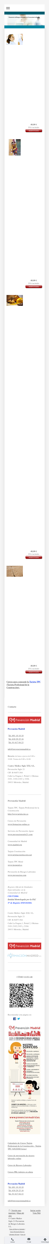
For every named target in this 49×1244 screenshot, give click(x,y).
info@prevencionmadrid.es (19, 749)
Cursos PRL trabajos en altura (20, 1171)
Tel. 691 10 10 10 (16, 735)
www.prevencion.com (17, 875)
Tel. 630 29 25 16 (16, 739)
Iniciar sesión (35, 1210)
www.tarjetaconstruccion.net (20, 854)
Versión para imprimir (14, 1211)
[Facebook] (14, 1018)
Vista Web (37, 1213)
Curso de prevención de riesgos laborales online (21, 1157)
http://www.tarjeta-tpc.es (18, 814)
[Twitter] (18, 1018)
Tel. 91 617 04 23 (16, 742)
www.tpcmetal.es (15, 865)
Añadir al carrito (34, 131)
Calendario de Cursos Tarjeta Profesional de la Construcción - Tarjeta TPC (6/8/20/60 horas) (24, 1146)
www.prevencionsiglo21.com (20, 834)
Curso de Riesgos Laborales (19, 1165)
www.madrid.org (15, 844)
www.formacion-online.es (19, 824)
